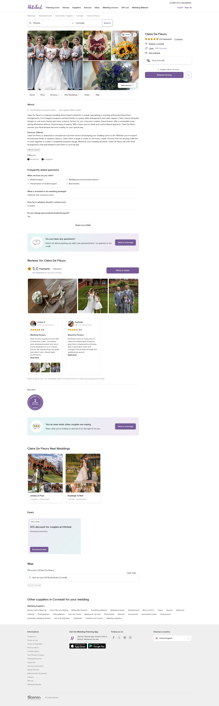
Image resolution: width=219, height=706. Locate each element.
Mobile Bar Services (79, 610)
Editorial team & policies (37, 673)
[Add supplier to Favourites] (135, 35)
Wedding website (34, 684)
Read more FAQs (83, 225)
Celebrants (77, 618)
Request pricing (164, 75)
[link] (45, 478)
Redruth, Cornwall (156, 44)
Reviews (54, 95)
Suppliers (76, 7)
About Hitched (33, 670)
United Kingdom (165, 638)
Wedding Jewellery (114, 618)
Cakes (160, 610)
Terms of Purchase (34, 644)
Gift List (125, 7)
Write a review (122, 270)
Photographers (44, 614)
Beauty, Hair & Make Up (36, 610)
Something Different (99, 610)
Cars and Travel (74, 614)
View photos (127, 85)
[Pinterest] (124, 637)
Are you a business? (35, 666)
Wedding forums (110, 7)
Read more (34, 357)
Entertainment (133, 610)
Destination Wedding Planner (39, 618)
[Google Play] (97, 648)
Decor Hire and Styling (59, 610)
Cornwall (80, 16)
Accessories (133, 614)
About (32, 95)
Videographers (59, 614)
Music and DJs (148, 610)
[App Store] (78, 648)
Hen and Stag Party (62, 618)
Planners (121, 614)
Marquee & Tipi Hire (92, 614)
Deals (87, 95)
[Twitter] (119, 637)
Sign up (188, 7)
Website (140, 7)
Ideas (97, 7)
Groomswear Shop (149, 614)
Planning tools (52, 7)
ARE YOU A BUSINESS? (182, 3)
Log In (180, 7)
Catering (30, 614)
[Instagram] (130, 637)
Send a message (125, 242)
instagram (48, 159)
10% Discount (161, 48)
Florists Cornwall (34, 585)
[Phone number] (189, 75)
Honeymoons (165, 614)
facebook (34, 159)
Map (97, 95)
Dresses (88, 7)
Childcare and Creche (94, 618)
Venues (65, 7)
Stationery (180, 610)
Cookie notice (33, 651)
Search (107, 23)
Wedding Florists (45, 16)
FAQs (42, 95)
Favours (169, 610)
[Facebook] (113, 637)
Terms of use (32, 640)
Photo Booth (109, 614)
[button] (83, 242)
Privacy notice (33, 648)
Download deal (39, 549)
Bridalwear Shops (118, 610)
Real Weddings (72, 95)
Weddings (31, 16)
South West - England (64, 16)
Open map (131, 573)
